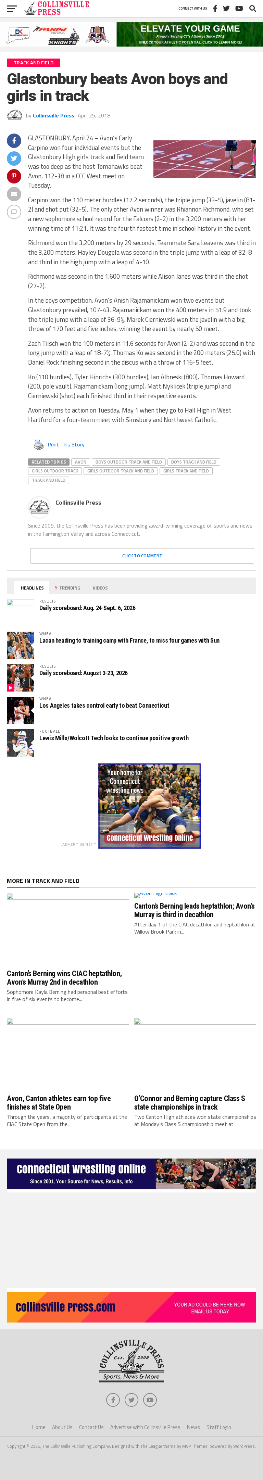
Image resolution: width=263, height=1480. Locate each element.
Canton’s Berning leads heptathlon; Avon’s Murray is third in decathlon (194, 910)
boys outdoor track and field (129, 461)
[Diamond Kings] (131, 44)
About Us (62, 1427)
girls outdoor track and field (120, 470)
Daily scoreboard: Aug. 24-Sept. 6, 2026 (87, 607)
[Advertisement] (131, 1240)
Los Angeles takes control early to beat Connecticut (104, 705)
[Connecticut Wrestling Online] (131, 1190)
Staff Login (218, 1427)
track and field (48, 480)
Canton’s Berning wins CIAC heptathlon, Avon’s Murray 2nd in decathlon (64, 977)
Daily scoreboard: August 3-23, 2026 (83, 672)
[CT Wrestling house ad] (149, 847)
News (193, 1427)
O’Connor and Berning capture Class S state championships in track (189, 1102)
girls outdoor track (55, 470)
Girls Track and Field (186, 470)
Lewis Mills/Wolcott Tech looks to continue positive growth (114, 738)
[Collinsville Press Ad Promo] (131, 1320)
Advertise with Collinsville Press (145, 1427)
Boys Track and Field (193, 461)
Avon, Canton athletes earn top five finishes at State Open (59, 1102)
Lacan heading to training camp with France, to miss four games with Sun (129, 640)
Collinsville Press (53, 115)
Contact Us (91, 1427)
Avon (80, 461)
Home (39, 1427)
